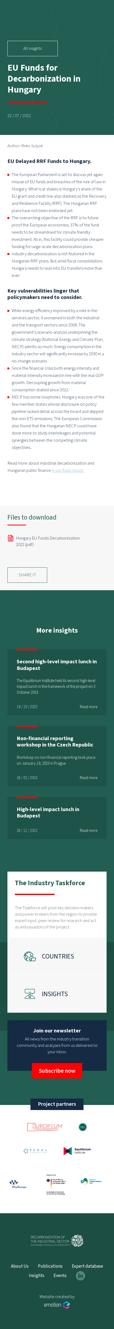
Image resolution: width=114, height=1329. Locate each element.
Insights (55, 994)
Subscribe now (57, 1071)
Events (60, 1275)
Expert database (87, 1266)
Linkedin (80, 1275)
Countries (58, 956)
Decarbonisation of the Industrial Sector (57, 1240)
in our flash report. (68, 470)
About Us (20, 1266)
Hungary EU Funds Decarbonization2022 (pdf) (48, 541)
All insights (32, 48)
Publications (50, 1266)
